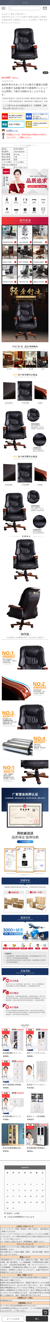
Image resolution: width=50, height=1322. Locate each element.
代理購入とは (12, 130)
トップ (4, 13)
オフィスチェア (17, 13)
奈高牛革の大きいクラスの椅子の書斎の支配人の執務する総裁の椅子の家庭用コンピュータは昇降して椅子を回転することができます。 (24, 19)
